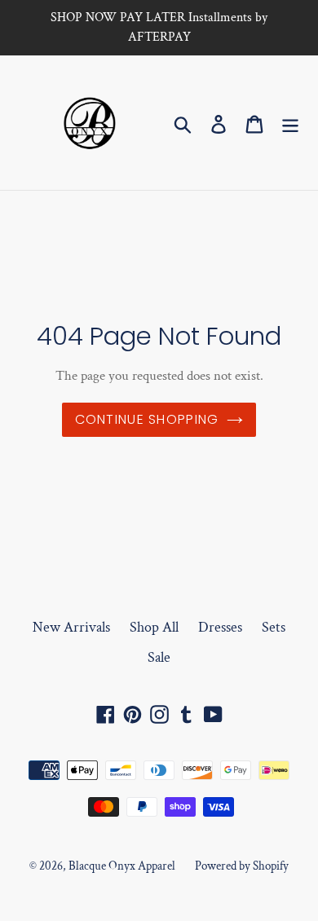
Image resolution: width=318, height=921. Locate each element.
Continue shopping (147, 419)
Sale (159, 657)
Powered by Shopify (242, 866)
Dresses (220, 627)
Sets (273, 627)
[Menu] (290, 123)
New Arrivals (71, 627)
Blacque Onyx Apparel (121, 866)
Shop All (154, 627)
